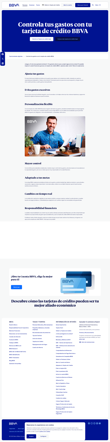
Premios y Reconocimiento (86, 332)
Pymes (38, 5)
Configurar (43, 436)
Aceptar (31, 436)
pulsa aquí (82, 339)
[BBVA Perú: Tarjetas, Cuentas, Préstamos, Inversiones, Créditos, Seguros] (14, 5)
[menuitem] (2, 54)
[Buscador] (92, 5)
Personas (25, 5)
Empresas (31, 5)
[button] (82, 5)
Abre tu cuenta (68, 5)
